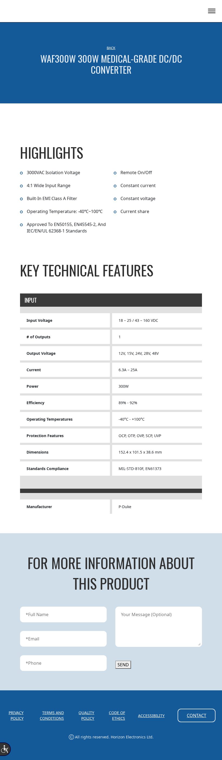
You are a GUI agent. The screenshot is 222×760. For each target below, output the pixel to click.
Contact (196, 715)
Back (111, 47)
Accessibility (151, 715)
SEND (123, 665)
